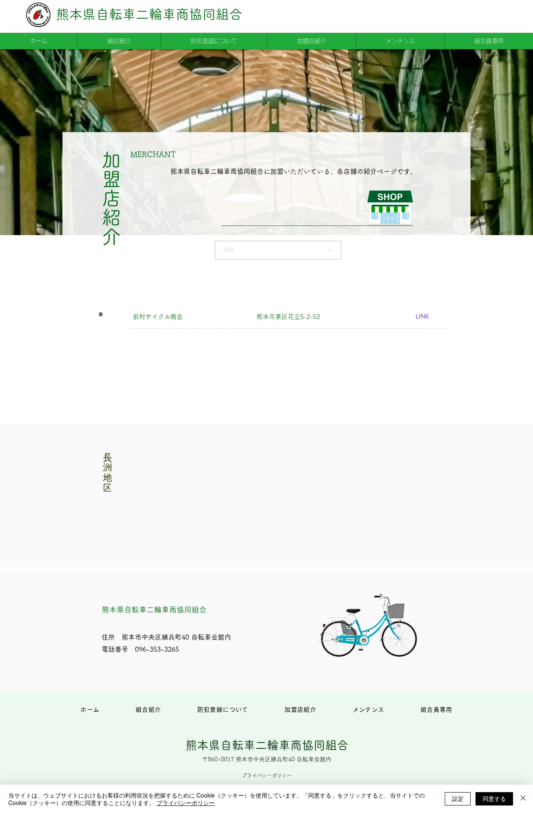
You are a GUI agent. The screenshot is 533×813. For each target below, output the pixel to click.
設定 (457, 798)
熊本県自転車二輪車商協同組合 (149, 14)
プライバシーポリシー (186, 802)
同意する (494, 798)
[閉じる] (523, 798)
